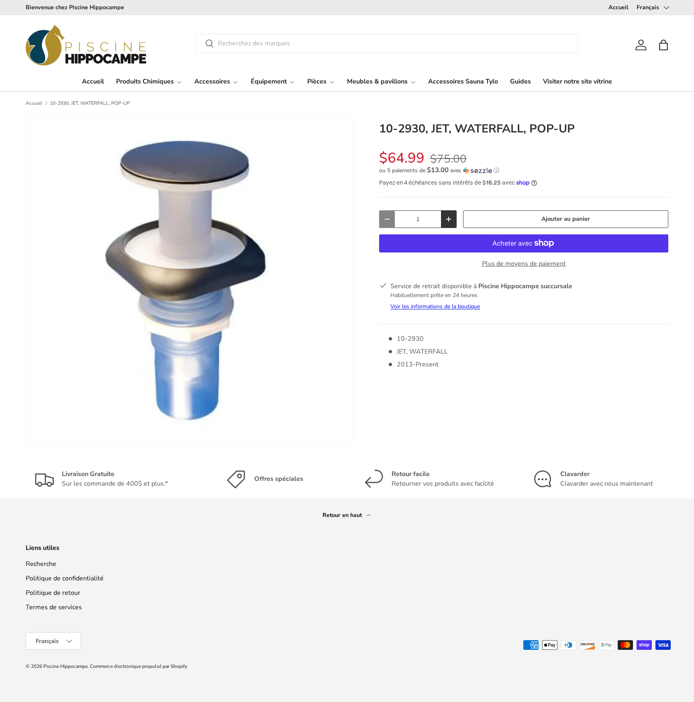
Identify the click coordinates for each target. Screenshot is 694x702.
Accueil (618, 7)
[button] (663, 45)
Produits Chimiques (145, 81)
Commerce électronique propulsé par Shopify (138, 666)
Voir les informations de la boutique (435, 306)
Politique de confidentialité (65, 578)
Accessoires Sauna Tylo (463, 81)
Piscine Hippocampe (65, 666)
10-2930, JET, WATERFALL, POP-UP (90, 103)
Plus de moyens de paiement (524, 263)
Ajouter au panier (565, 219)
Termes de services (54, 607)
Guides (520, 81)
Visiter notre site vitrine (577, 81)
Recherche (41, 564)
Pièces (317, 81)
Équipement (269, 81)
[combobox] (386, 43)
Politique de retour (53, 592)
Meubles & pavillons (377, 81)
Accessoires (212, 81)
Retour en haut (343, 515)
